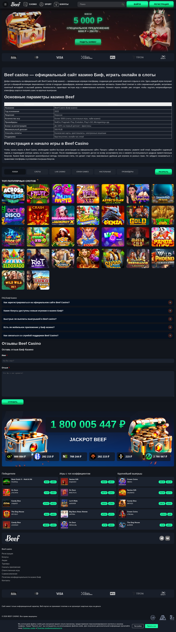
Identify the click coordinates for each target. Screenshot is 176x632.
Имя (4, 355)
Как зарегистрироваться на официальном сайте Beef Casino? (37, 302)
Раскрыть (163, 172)
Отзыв (5, 368)
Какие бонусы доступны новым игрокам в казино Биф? (33, 311)
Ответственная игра (11, 570)
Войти (137, 4)
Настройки (138, 626)
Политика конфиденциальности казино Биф (21, 577)
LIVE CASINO (60, 172)
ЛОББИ (15, 172)
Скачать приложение (11, 567)
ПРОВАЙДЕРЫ (127, 172)
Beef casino (7, 549)
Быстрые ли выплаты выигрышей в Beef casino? (30, 319)
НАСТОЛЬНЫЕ (105, 172)
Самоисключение (9, 574)
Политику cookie (28, 628)
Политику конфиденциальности (49, 628)
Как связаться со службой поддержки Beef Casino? (31, 335)
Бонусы (5, 557)
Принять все (151, 626)
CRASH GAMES (82, 172)
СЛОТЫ (37, 172)
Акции (4, 560)
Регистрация (7, 554)
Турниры (6, 564)
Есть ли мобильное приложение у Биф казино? (29, 327)
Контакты (6, 580)
